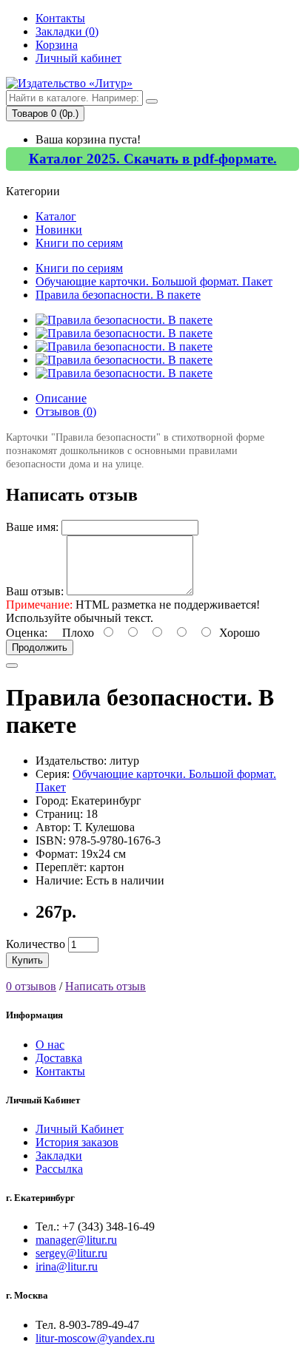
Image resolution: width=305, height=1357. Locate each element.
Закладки (59, 1155)
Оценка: (26, 632)
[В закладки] (12, 665)
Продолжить (39, 647)
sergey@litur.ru (71, 1253)
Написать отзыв (105, 986)
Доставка (59, 1058)
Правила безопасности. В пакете (118, 294)
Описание (61, 398)
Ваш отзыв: (35, 591)
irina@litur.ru (67, 1266)
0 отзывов (31, 986)
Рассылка (59, 1169)
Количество (35, 944)
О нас (50, 1044)
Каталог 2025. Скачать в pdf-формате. (153, 158)
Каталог (56, 216)
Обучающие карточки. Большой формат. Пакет (154, 281)
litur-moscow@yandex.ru (95, 1338)
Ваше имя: (32, 527)
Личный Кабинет (80, 1129)
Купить (27, 960)
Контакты (60, 18)
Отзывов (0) (66, 411)
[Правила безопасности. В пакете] (124, 320)
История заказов (77, 1142)
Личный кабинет (78, 58)
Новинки (59, 229)
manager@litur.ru (76, 1240)
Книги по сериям (79, 243)
